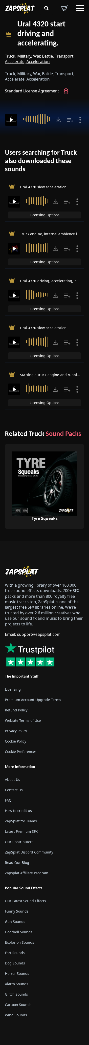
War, (37, 56)
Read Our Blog (17, 862)
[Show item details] (80, 120)
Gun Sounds (15, 921)
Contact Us (14, 790)
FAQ (8, 800)
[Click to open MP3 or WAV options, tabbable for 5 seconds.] (58, 120)
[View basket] (64, 8)
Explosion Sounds (19, 942)
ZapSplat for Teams (21, 821)
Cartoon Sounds (18, 1004)
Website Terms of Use (23, 720)
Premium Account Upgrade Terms (33, 699)
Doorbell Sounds (18, 932)
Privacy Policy (16, 730)
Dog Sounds (15, 963)
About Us (12, 779)
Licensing (13, 689)
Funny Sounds (16, 911)
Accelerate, (15, 61)
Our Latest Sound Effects (25, 900)
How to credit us (18, 810)
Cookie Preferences (21, 751)
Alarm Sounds (16, 983)
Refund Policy (16, 710)
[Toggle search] (46, 8)
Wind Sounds (16, 1015)
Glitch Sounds (16, 994)
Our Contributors (19, 841)
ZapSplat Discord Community (29, 852)
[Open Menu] (80, 8)
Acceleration (38, 61)
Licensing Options (45, 215)
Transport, (64, 56)
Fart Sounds (15, 952)
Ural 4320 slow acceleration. (43, 187)
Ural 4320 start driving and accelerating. (41, 34)
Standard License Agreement (32, 91)
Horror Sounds (17, 973)
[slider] (37, 119)
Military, (24, 56)
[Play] (11, 120)
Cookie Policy (15, 741)
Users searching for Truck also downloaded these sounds (41, 161)
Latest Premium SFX (21, 831)
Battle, (48, 56)
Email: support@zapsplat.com (33, 634)
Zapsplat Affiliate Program (26, 873)
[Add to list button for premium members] (70, 120)
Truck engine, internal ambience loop (51, 234)
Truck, (10, 56)
